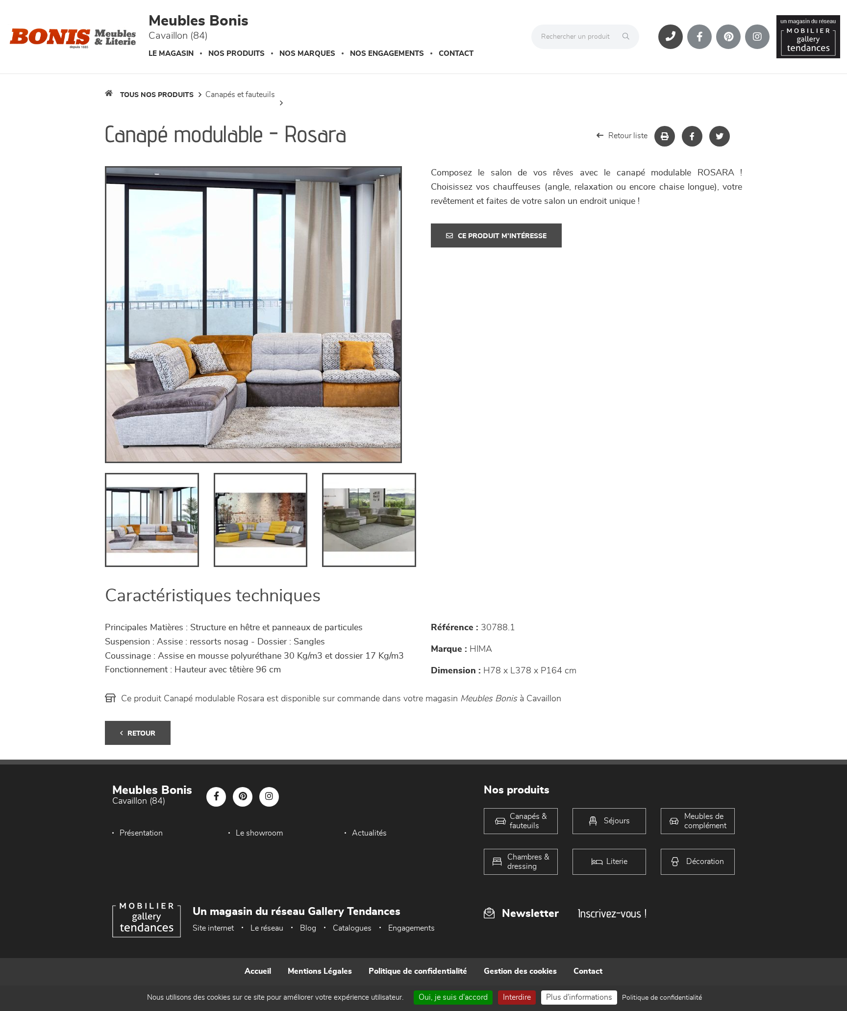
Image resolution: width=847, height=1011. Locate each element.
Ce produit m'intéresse (502, 236)
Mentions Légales (320, 971)
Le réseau (266, 928)
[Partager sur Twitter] (719, 136)
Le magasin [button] (171, 53)
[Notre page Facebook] (699, 37)
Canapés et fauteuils (240, 95)
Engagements (411, 928)
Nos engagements (387, 53)
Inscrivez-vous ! (612, 913)
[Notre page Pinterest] (728, 37)
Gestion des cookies (520, 971)
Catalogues (352, 928)
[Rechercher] (628, 37)
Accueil (258, 971)
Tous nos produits (157, 95)
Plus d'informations (579, 997)
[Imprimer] (664, 136)
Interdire (517, 997)
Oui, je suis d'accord (453, 997)
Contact (456, 53)
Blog (308, 928)
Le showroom (259, 833)
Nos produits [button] (236, 53)
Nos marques (307, 53)
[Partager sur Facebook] (692, 136)
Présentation (141, 833)
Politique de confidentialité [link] (662, 997)
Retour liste (628, 136)
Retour (141, 733)
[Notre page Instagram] (757, 37)
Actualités (369, 833)
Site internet (213, 928)
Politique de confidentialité (418, 971)
